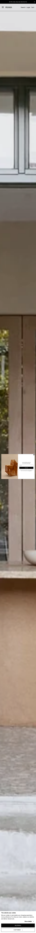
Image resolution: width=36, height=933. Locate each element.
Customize (17, 930)
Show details (28, 921)
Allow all (18, 925)
